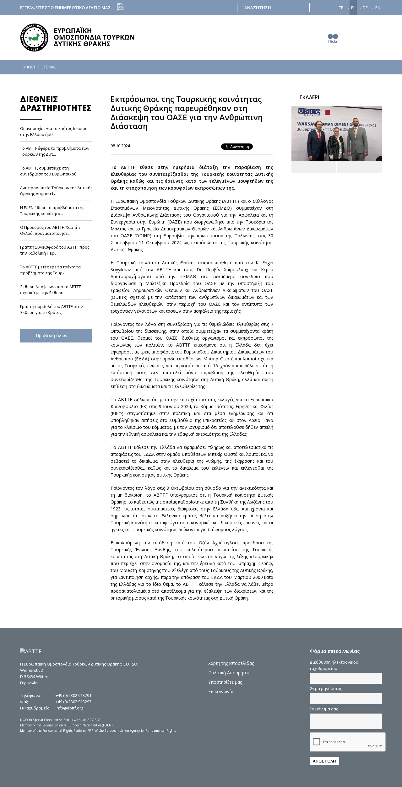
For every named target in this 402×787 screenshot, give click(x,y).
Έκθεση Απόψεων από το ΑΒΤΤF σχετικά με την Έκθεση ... (50, 290)
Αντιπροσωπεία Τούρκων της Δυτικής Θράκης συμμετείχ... (56, 191)
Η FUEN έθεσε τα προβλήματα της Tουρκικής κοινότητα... (52, 211)
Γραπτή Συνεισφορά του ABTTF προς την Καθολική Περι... (54, 250)
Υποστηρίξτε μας (225, 682)
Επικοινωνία (220, 691)
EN (377, 7)
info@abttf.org (69, 708)
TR (341, 7)
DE (365, 7)
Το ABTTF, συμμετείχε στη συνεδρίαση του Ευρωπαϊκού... (49, 171)
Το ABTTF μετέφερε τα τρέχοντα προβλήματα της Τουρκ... (50, 270)
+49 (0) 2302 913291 (73, 695)
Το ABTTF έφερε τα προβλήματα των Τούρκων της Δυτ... (54, 151)
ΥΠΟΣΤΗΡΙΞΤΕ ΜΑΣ (40, 67)
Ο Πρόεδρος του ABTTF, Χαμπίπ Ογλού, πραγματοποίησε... (50, 230)
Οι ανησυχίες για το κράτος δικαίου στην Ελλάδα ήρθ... (54, 131)
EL (353, 7)
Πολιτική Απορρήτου (229, 673)
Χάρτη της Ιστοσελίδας (231, 663)
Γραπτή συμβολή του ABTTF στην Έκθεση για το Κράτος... (51, 309)
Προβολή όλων (52, 336)
